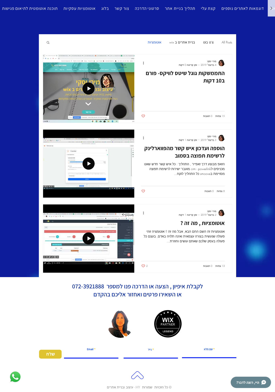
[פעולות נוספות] (142, 63)
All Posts (227, 42)
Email (90, 349)
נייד (150, 349)
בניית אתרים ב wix (182, 42)
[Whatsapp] (15, 376)
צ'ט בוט (208, 42)
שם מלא (208, 349)
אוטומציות (154, 42)
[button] (48, 43)
